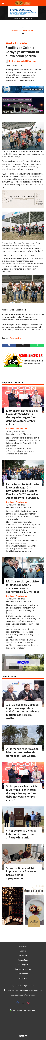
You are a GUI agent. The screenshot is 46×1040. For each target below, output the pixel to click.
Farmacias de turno (23, 969)
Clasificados (23, 973)
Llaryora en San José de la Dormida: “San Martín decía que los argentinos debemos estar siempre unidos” (22, 417)
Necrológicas (23, 964)
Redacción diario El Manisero (22, 61)
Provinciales (23, 960)
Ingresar (24, 978)
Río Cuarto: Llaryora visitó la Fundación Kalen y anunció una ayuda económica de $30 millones (22, 586)
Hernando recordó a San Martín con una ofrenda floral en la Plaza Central (22, 752)
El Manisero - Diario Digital (23, 30)
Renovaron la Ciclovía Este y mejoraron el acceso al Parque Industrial (22, 834)
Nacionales (23, 955)
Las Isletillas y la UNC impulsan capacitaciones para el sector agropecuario (21, 873)
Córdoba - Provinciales (16, 43)
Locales (23, 951)
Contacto (23, 946)
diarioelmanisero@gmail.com (23, 995)
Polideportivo (15, 338)
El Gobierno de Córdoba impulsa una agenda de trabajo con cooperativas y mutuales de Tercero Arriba (22, 711)
